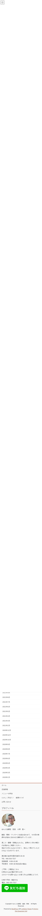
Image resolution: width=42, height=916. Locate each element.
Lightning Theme (26, 909)
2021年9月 (6, 692)
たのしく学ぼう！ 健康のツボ (13, 798)
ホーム (4, 785)
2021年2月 (6, 725)
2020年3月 (6, 772)
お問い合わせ (6, 802)
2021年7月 (6, 702)
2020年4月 (6, 768)
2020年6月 (6, 758)
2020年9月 (6, 744)
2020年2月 (6, 777)
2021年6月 (6, 707)
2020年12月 (6, 730)
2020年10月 (6, 740)
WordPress (14, 909)
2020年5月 (6, 763)
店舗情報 (5, 789)
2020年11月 (6, 735)
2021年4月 (6, 716)
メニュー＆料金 (7, 793)
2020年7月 (6, 754)
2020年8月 (6, 749)
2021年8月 (6, 697)
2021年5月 (6, 711)
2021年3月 (6, 721)
